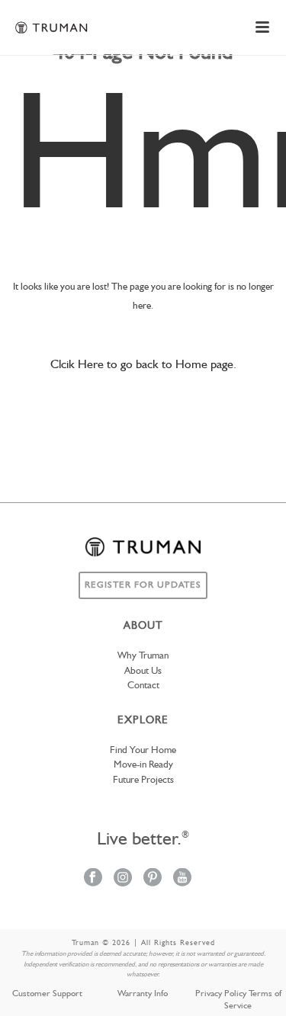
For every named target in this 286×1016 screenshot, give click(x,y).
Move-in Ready (143, 765)
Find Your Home (143, 750)
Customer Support (47, 993)
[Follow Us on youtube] (182, 878)
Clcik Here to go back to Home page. (143, 365)
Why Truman (143, 656)
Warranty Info (142, 993)
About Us (143, 671)
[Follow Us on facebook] (93, 878)
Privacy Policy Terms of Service (238, 1000)
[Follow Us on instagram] (123, 878)
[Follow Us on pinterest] (152, 878)
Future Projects (143, 780)
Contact (143, 686)
